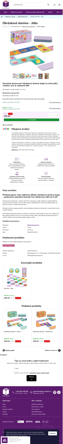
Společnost (14, 150)
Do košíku (33, 120)
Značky (5, 412)
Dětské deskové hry (33, 225)
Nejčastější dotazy (37, 412)
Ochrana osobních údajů (38, 414)
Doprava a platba (7, 409)
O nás (4, 407)
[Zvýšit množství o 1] (57, 115)
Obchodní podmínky (37, 404)
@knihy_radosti (9, 350)
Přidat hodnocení (8, 245)
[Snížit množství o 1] (50, 115)
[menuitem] (6, 12)
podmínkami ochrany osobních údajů (39, 373)
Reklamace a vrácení (37, 407)
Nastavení (10, 440)
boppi (43, 26)
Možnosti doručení (56, 102)
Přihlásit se (31, 378)
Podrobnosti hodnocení (28, 26)
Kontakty (5, 414)
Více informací (23, 436)
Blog (4, 404)
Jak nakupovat (36, 409)
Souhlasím (52, 433)
